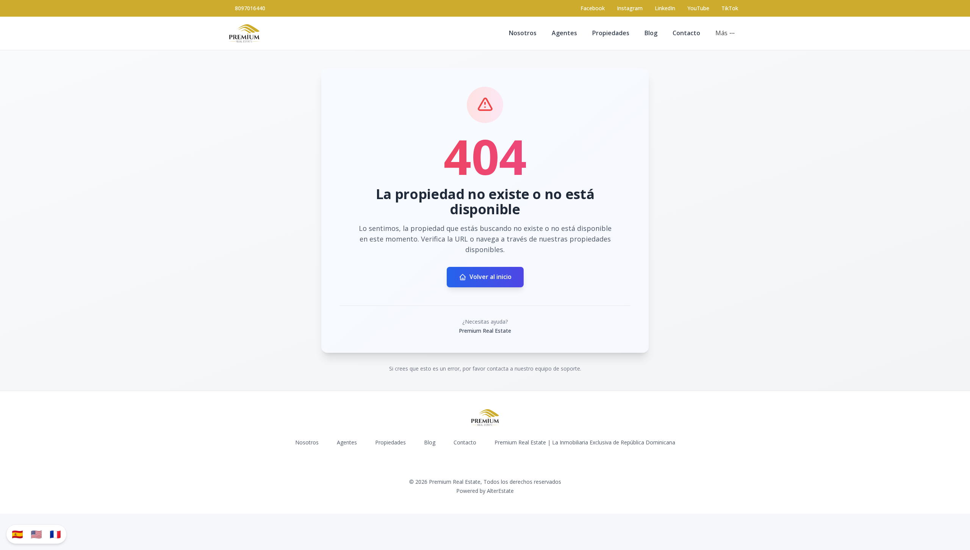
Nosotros (523, 33)
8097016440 (250, 8)
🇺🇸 (36, 534)
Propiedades (610, 33)
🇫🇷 (55, 534)
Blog (651, 33)
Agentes (564, 33)
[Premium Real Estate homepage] (244, 33)
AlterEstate (500, 490)
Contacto (686, 33)
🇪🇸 (17, 534)
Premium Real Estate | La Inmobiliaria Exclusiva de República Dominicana (584, 442)
